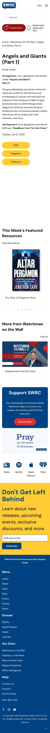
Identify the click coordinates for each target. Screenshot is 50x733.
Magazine (16, 153)
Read (4, 588)
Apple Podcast (9, 627)
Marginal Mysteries (11, 665)
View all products (11, 243)
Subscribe (11, 546)
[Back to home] (9, 5)
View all (44, 336)
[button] (46, 5)
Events (5, 598)
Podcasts (16, 161)
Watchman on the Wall (13, 650)
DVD (16, 145)
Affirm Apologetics (11, 670)
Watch (5, 583)
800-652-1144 (9, 700)
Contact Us (7, 683)
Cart (39, 5)
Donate (5, 603)
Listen (5, 578)
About (5, 608)
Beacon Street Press (12, 660)
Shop (4, 593)
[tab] (18, 309)
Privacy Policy (31, 719)
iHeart (5, 632)
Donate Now (25, 421)
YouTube (6, 636)
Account (6, 688)
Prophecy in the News (13, 655)
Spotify (5, 622)
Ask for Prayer (9, 693)
